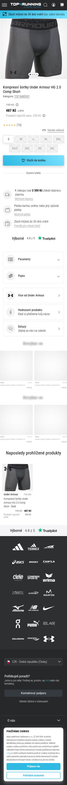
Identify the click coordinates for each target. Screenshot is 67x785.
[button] (33, 259)
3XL (52, 148)
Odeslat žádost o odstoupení (33, 701)
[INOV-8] (33, 593)
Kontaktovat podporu (33, 693)
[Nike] (49, 608)
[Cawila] (49, 562)
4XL (27, 148)
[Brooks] (33, 562)
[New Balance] (33, 608)
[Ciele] (18, 577)
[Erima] (49, 577)
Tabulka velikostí (55, 130)
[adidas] (18, 546)
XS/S (15, 148)
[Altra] (49, 546)
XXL (58, 139)
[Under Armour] (49, 639)
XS (39, 148)
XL (46, 139)
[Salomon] (18, 639)
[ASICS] (18, 562)
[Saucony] (33, 639)
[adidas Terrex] (33, 546)
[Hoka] (18, 593)
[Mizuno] (18, 608)
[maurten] (49, 593)
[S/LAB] (49, 623)
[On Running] (18, 623)
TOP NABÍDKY (22, 96)
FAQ (47, 680)
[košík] (62, 5)
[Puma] (33, 623)
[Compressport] (33, 577)
